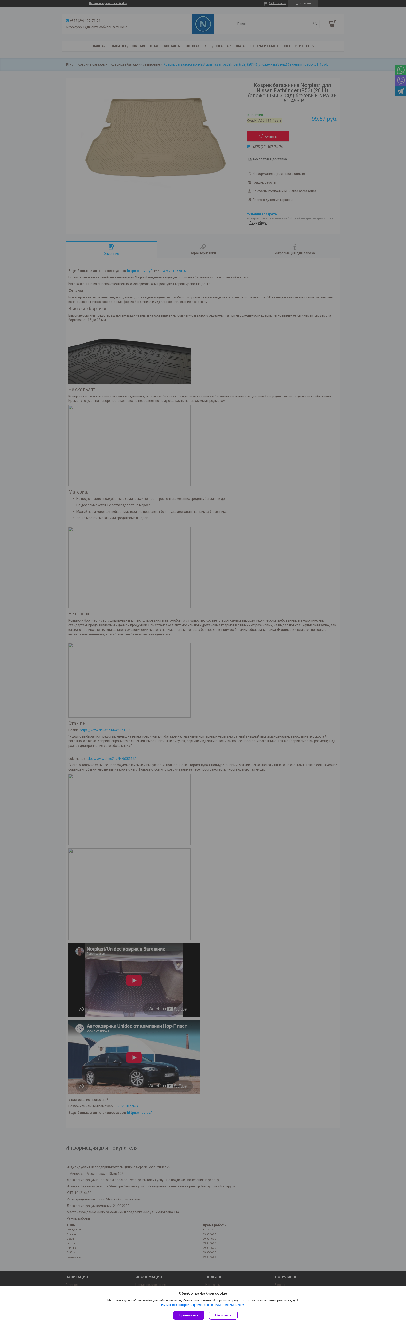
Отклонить (223, 1315)
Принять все (188, 1315)
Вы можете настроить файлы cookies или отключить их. (201, 1305)
